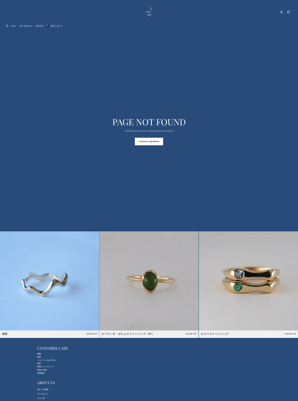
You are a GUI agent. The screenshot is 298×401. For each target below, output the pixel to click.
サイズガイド (42, 393)
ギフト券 (41, 398)
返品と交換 (42, 369)
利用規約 (41, 373)
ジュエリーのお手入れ (46, 360)
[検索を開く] (7, 25)
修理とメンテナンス (45, 366)
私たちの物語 (42, 389)
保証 (39, 363)
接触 (39, 353)
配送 (39, 356)
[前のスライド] (4, 281)
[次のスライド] (94, 281)
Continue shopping (149, 141)
